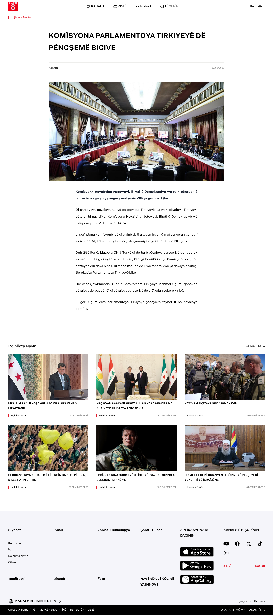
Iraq (10, 549)
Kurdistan (14, 543)
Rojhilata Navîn (21, 17)
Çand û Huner (151, 530)
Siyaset (14, 530)
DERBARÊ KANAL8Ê (82, 610)
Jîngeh (59, 579)
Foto (101, 579)
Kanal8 (53, 68)
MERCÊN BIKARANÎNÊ (53, 610)
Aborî (58, 530)
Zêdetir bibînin (255, 346)
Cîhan (12, 562)
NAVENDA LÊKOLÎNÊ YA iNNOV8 (157, 582)
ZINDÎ (227, 566)
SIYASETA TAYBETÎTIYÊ (22, 610)
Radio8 (260, 566)
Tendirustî (16, 579)
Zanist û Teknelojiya (114, 530)
